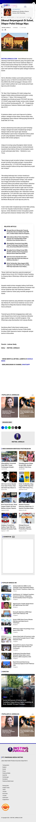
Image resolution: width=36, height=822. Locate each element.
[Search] (34, 2)
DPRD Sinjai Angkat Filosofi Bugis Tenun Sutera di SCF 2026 (23, 629)
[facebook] (2, 2)
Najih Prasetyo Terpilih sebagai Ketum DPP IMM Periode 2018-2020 (23, 604)
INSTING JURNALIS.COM (16, 817)
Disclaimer (5, 779)
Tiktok (4, 789)
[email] (16, 427)
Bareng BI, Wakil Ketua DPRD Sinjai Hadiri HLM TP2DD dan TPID (22, 612)
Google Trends (6, 787)
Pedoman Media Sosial (8, 781)
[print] (12, 427)
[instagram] (7, 2)
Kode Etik (5, 775)
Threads (4, 791)
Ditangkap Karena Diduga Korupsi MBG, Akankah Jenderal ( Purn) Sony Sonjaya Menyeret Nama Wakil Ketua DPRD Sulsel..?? (17, 251)
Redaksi (4, 767)
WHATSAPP (26, 364)
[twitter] (4, 2)
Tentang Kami (6, 765)
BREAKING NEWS (7, 422)
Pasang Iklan (6, 785)
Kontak (4, 769)
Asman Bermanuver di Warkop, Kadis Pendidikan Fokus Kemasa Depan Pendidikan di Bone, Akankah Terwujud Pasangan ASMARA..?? (18, 702)
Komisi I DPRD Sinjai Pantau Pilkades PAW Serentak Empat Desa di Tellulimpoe (23, 621)
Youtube (4, 795)
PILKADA (5, 697)
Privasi (4, 771)
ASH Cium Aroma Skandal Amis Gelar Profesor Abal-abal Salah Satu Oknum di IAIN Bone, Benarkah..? (17, 258)
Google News (6, 799)
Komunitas (5, 793)
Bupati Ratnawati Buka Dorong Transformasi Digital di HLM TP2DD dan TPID (23, 663)
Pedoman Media (6, 773)
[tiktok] (12, 2)
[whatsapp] (9, 427)
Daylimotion (5, 797)
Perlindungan (6, 777)
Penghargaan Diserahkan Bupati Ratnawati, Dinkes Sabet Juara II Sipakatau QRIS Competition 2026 (22, 655)
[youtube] (9, 2)
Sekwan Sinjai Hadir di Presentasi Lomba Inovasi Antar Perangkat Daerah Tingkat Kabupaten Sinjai (24, 638)
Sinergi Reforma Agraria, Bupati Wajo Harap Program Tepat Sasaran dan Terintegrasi (23, 646)
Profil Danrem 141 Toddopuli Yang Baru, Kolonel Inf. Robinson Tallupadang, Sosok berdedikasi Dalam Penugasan (23, 596)
